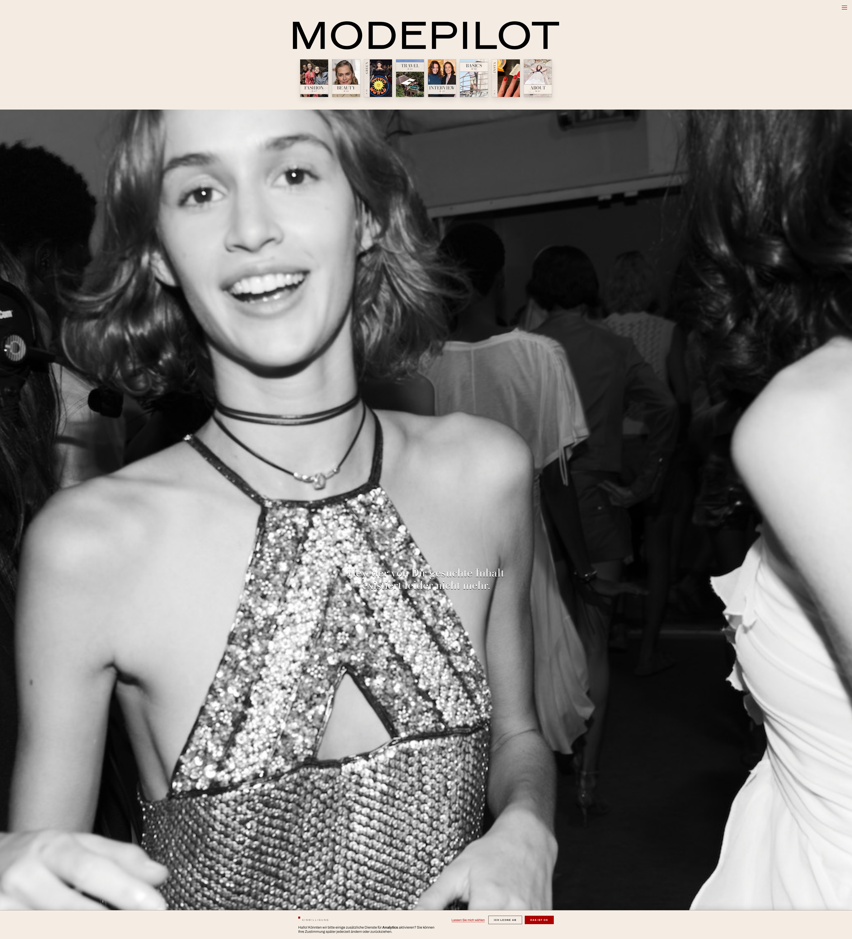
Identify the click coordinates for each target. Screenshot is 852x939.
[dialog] (426, 924)
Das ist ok (539, 920)
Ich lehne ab (505, 920)
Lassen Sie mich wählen (468, 920)
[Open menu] (844, 8)
